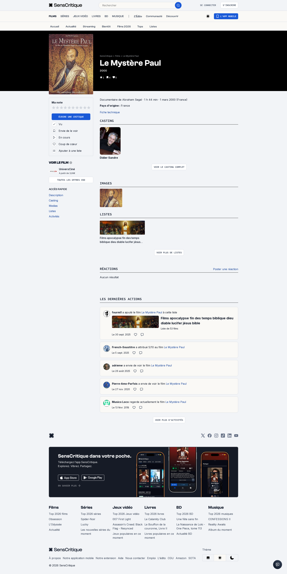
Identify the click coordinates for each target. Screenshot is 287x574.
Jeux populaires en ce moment (127, 535)
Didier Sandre (109, 157)
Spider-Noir (88, 519)
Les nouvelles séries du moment (95, 531)
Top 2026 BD (184, 513)
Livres (150, 507)
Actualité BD (184, 533)
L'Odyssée (55, 524)
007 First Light (122, 519)
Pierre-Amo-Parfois (125, 383)
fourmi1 (117, 312)
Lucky (84, 524)
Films (117, 56)
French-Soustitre (123, 347)
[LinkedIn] (230, 436)
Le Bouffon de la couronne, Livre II (155, 526)
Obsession (55, 519)
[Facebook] (210, 436)
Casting (107, 121)
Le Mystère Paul (131, 56)
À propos (55, 558)
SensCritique (106, 56)
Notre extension (106, 558)
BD (179, 507)
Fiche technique (110, 112)
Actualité (54, 529)
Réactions (109, 269)
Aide (120, 558)
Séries (86, 507)
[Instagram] (216, 436)
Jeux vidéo (123, 507)
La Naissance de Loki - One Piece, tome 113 (190, 526)
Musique (216, 507)
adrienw (117, 365)
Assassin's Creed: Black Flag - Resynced (128, 526)
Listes (106, 214)
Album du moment (220, 529)
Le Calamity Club (155, 519)
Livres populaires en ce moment (159, 535)
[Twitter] (203, 436)
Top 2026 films (58, 513)
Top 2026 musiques (220, 513)
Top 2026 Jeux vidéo (126, 513)
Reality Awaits (217, 524)
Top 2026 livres (154, 513)
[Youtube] (236, 436)
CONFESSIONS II (219, 519)
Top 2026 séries (91, 513)
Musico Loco (120, 402)
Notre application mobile (78, 558)
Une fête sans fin (187, 519)
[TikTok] (223, 436)
